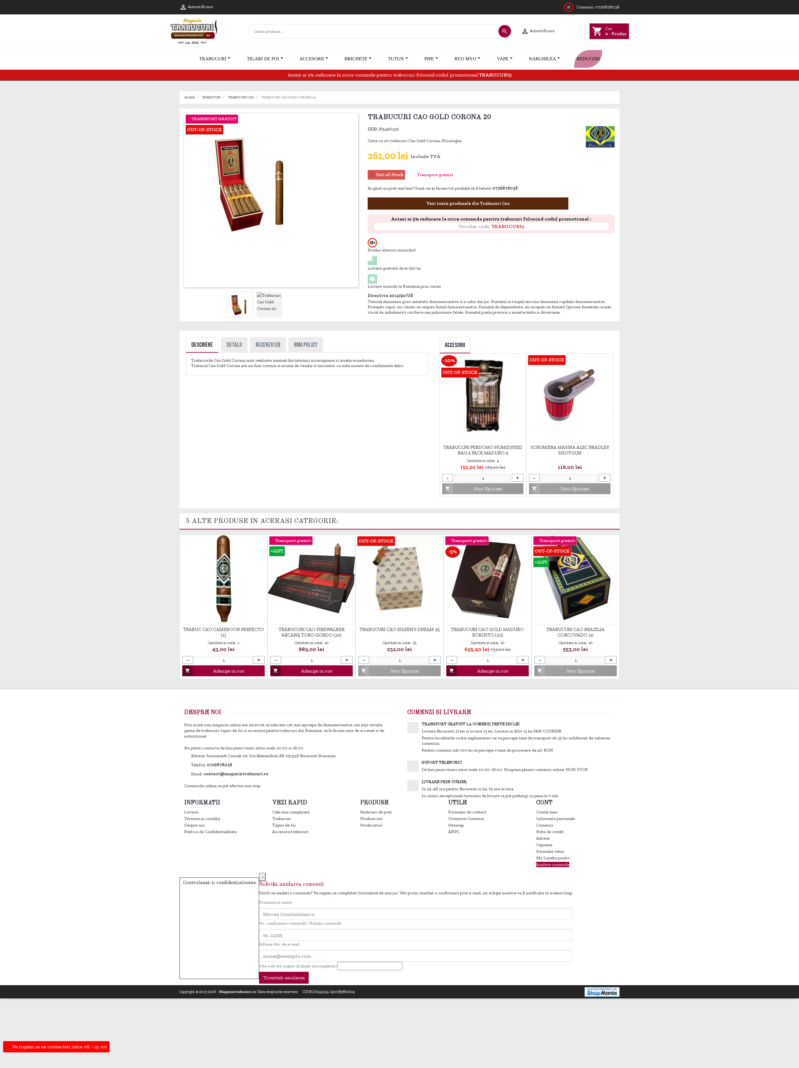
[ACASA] (180, 59)
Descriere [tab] (202, 345)
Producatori (371, 825)
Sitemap (456, 825)
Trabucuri (281, 818)
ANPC (454, 831)
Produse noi (371, 818)
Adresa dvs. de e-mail (279, 944)
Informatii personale (555, 818)
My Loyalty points (553, 858)
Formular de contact (467, 812)
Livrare (191, 812)
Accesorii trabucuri (290, 831)
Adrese (543, 838)
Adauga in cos (214, 671)
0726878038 (607, 7)
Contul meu (546, 812)
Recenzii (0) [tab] (268, 345)
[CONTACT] (619, 59)
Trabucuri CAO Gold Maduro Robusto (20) (487, 632)
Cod (372, 129)
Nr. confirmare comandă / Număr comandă (300, 923)
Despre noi (194, 825)
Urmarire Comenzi (466, 818)
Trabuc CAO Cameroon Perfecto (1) (223, 632)
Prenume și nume (275, 902)
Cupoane (544, 844)
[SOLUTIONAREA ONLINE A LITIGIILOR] (517, 976)
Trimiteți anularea (284, 978)
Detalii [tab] (234, 345)
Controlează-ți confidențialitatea (219, 882)
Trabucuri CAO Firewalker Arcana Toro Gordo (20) (312, 632)
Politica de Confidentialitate (210, 831)
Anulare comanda (552, 864)
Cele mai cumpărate (291, 812)
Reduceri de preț (376, 812)
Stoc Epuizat (473, 489)
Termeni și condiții (202, 818)
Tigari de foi (284, 825)
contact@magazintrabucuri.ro (235, 774)
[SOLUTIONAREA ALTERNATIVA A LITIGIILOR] (585, 976)
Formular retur (550, 851)
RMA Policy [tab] (305, 345)
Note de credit (550, 831)
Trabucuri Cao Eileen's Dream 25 (400, 629)
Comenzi (544, 825)
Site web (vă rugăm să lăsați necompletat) (297, 966)
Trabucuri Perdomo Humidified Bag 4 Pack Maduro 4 (483, 450)
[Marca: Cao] (600, 136)
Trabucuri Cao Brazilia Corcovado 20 (576, 632)
